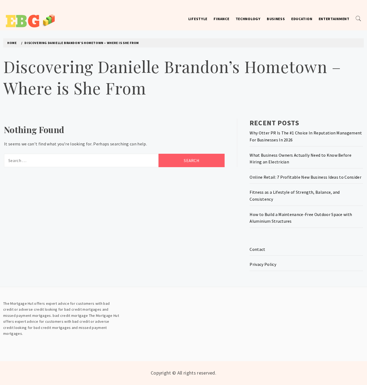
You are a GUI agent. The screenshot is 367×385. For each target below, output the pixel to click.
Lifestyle (197, 18)
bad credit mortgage (70, 315)
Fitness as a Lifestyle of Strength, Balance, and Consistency (295, 195)
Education (301, 18)
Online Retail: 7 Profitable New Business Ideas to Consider (305, 177)
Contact (257, 249)
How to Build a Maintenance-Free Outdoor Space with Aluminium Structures (301, 218)
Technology (248, 18)
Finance (221, 18)
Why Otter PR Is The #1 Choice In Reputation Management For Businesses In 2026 (306, 136)
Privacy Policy (263, 264)
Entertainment (334, 18)
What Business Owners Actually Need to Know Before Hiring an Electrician (300, 158)
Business (276, 18)
